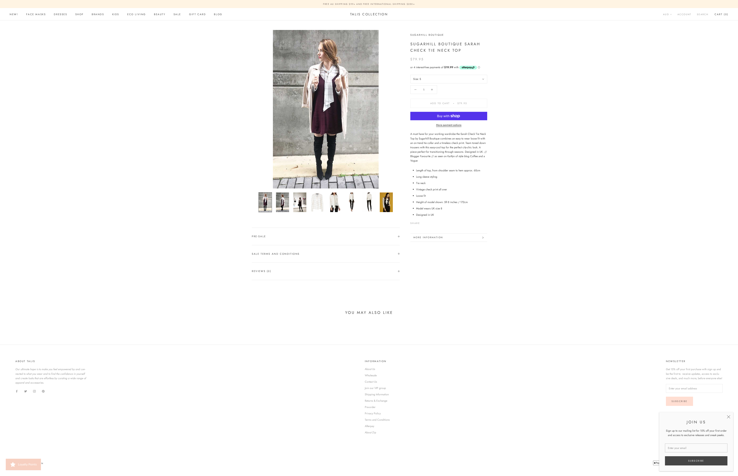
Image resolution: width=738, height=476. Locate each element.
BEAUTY (159, 14)
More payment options (448, 125)
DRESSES (60, 14)
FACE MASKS (36, 14)
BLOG (218, 14)
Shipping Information (377, 394)
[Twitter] (428, 222)
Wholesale (371, 375)
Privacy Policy (373, 413)
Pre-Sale (259, 236)
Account (684, 14)
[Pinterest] (433, 222)
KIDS (115, 14)
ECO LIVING (136, 14)
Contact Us (371, 382)
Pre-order (370, 407)
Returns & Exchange (376, 401)
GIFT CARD (197, 14)
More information (428, 237)
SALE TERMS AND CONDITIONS (276, 254)
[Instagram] (34, 391)
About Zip (370, 432)
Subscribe (696, 461)
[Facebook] (423, 222)
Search (702, 14)
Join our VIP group (375, 388)
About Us (370, 369)
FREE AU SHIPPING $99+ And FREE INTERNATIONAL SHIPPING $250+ (369, 4)
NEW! (14, 14)
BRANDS (98, 14)
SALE (177, 14)
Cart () (721, 14)
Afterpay (369, 426)
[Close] (728, 417)
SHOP (79, 14)
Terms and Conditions (377, 420)
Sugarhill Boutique (427, 35)
